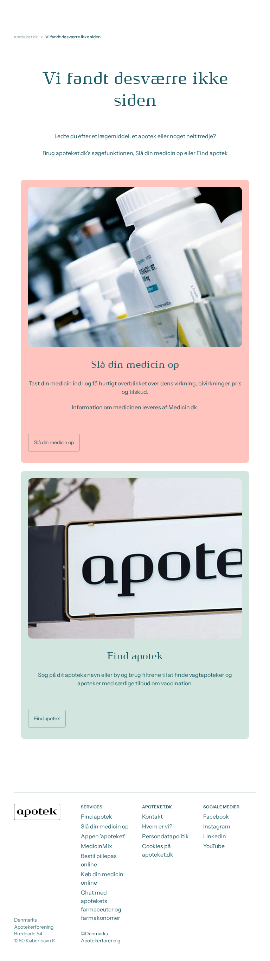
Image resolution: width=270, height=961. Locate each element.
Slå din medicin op (54, 442)
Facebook (216, 816)
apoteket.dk (26, 36)
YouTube (214, 846)
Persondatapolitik (165, 836)
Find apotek (47, 718)
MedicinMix (96, 846)
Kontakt (152, 816)
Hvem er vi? (157, 826)
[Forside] (37, 812)
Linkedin (214, 836)
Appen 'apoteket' (103, 836)
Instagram (216, 826)
